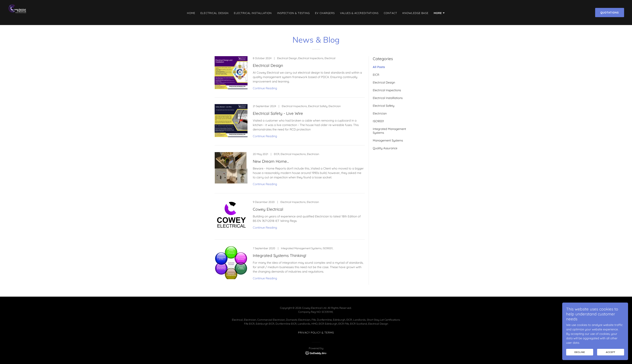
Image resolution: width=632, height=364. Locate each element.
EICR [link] (376, 75)
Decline (579, 352)
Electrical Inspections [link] (387, 90)
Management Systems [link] (388, 140)
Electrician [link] (380, 113)
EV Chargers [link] (325, 13)
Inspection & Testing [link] (293, 13)
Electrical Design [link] (214, 13)
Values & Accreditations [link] (359, 13)
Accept (610, 352)
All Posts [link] (379, 67)
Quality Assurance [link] (385, 148)
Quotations (609, 12)
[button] (439, 13)
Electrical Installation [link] (253, 13)
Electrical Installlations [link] (388, 98)
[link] (19, 12)
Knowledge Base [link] (415, 13)
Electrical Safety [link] (383, 106)
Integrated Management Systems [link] (389, 131)
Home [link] (191, 13)
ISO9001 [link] (378, 121)
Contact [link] (390, 13)
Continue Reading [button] (265, 88)
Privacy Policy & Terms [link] (316, 332)
